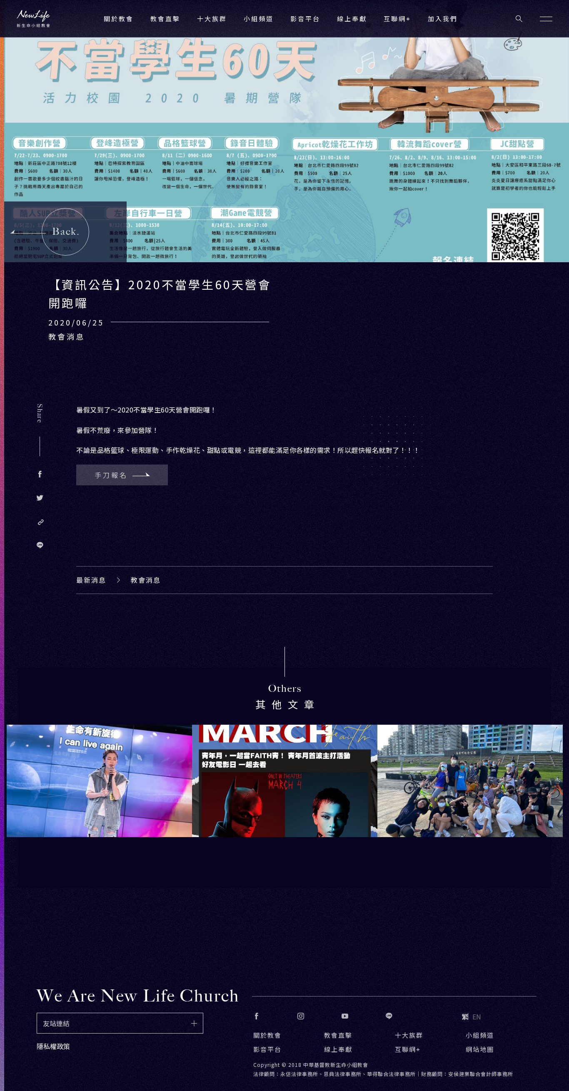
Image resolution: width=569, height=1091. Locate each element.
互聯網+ (397, 18)
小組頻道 (259, 18)
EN (476, 1016)
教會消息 (146, 580)
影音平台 (267, 1049)
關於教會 (267, 1035)
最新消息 (91, 580)
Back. (66, 231)
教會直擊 (338, 1035)
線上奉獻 (338, 1049)
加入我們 (443, 18)
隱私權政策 (53, 1046)
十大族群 (409, 1035)
